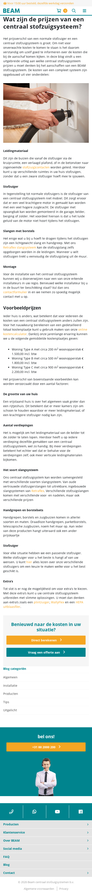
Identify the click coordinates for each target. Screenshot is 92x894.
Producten (10, 694)
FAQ (6, 857)
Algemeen (10, 677)
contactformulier (15, 292)
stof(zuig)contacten (36, 167)
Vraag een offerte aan (44, 652)
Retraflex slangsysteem (19, 247)
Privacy (63, 889)
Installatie (10, 685)
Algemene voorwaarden (39, 889)
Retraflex (37, 491)
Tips (6, 702)
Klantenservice (14, 832)
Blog (6, 865)
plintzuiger (41, 602)
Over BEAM (11, 840)
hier (29, 562)
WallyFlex (57, 602)
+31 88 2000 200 (43, 747)
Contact (9, 873)
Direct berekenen (44, 640)
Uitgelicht (10, 710)
